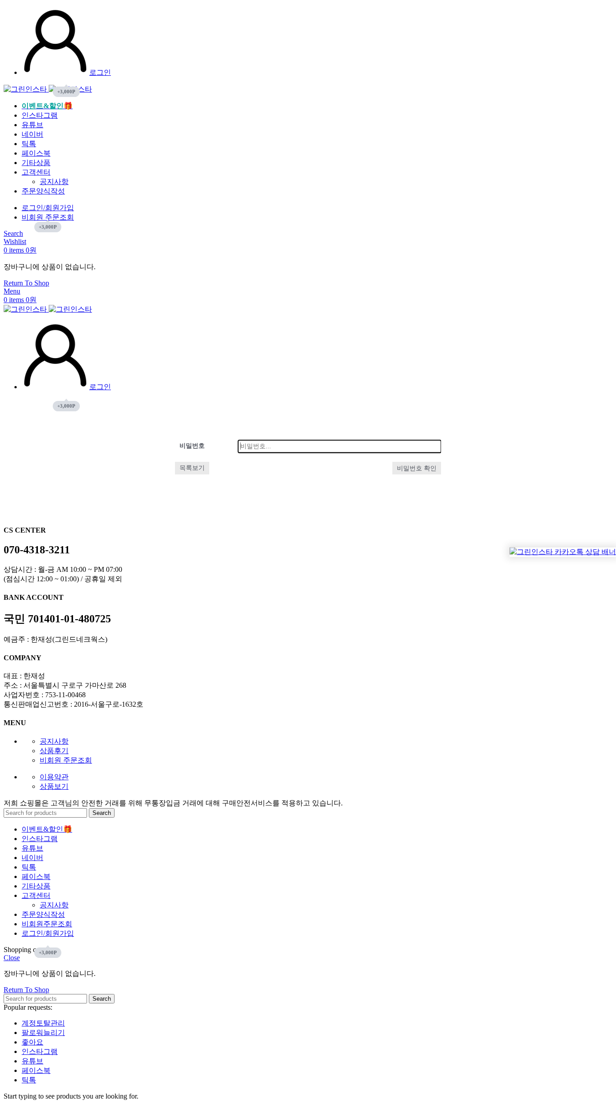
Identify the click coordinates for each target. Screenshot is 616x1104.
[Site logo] (26, 89)
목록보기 (192, 468)
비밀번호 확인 (417, 468)
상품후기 (54, 750)
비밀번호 (192, 445)
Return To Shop (26, 283)
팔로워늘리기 (43, 1032)
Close (12, 957)
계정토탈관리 (43, 1023)
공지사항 (54, 181)
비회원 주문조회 (66, 760)
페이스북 (36, 1070)
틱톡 (29, 1080)
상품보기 (54, 786)
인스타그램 (40, 1051)
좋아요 (32, 1042)
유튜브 (32, 1061)
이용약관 (54, 777)
